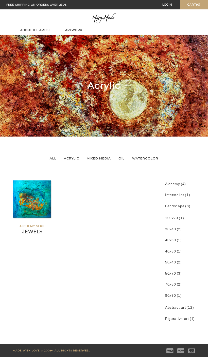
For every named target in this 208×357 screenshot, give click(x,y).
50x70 (173, 273)
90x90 (173, 296)
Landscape (177, 206)
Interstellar (177, 195)
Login (167, 4)
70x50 (173, 284)
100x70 (174, 218)
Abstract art (179, 307)
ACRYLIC (71, 158)
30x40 (173, 229)
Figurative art (180, 319)
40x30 (173, 240)
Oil (121, 158)
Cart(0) (193, 4)
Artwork (73, 30)
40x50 (173, 251)
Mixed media (99, 158)
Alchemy (175, 184)
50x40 (173, 262)
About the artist (35, 30)
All (53, 158)
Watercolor (145, 158)
